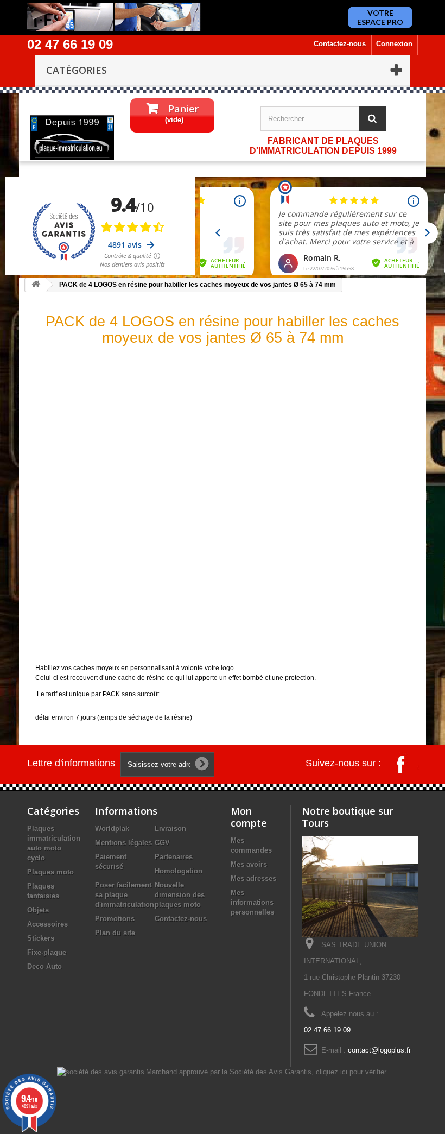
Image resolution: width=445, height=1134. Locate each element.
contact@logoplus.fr (379, 1050)
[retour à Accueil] (36, 285)
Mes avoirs (249, 864)
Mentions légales (123, 843)
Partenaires (174, 857)
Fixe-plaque (46, 952)
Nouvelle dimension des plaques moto (180, 895)
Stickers (40, 938)
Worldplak (112, 828)
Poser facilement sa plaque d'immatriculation (124, 895)
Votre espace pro (380, 17)
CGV (162, 843)
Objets (38, 910)
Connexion (394, 44)
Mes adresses (253, 878)
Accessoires (47, 924)
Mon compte (249, 816)
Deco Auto (44, 966)
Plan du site (115, 933)
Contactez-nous (340, 44)
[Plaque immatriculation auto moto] (72, 137)
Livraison (170, 828)
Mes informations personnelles (252, 902)
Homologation (178, 871)
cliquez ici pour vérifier (351, 1072)
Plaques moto (50, 872)
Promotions (115, 919)
